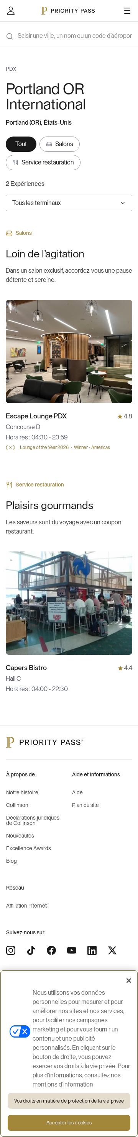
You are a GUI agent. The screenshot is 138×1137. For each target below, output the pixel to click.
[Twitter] (112, 950)
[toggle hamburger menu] (127, 10)
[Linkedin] (92, 950)
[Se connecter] (10, 10)
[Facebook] (51, 950)
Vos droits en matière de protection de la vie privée (69, 1100)
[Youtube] (71, 950)
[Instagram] (10, 950)
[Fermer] (128, 980)
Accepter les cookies (69, 1122)
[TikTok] (31, 950)
